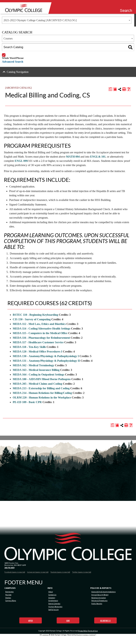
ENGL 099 (21, 160)
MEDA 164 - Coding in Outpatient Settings (38, 374)
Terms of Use (93, 631)
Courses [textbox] (8, 38)
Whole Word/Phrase (13, 53)
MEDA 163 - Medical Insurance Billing (36, 369)
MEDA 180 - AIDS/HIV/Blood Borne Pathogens (42, 379)
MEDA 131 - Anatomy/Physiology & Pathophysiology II (46, 360)
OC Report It (105, 620)
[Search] (130, 47)
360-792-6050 (9, 568)
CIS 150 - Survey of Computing (32, 319)
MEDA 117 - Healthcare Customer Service (38, 342)
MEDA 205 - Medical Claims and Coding (37, 383)
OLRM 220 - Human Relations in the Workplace (42, 397)
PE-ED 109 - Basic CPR (27, 402)
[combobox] (66, 20)
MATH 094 (73, 156)
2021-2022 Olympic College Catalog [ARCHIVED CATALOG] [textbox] (40, 20)
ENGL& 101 (98, 156)
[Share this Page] (120, 89)
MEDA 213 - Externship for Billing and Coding (41, 388)
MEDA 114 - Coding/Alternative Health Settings (41, 328)
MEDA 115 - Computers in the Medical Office (40, 333)
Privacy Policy (82, 631)
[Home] (24, 8)
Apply (30, 620)
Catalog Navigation (18, 71)
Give (68, 620)
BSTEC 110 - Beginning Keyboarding (35, 314)
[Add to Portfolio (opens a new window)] (115, 89)
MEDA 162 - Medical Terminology (33, 365)
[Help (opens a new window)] (129, 89)
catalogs (45, 635)
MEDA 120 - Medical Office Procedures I (37, 351)
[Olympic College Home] (68, 546)
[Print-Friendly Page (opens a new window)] (124, 89)
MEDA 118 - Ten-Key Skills (29, 346)
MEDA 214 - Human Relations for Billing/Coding (42, 392)
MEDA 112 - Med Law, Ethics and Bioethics (39, 323)
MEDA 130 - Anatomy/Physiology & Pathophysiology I (46, 356)
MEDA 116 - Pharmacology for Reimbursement (41, 337)
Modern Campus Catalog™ (86, 635)
